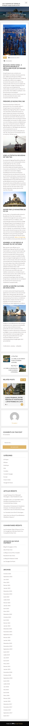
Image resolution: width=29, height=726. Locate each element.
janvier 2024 (6, 605)
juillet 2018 (6, 684)
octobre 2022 (7, 617)
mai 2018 (6, 689)
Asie (5, 57)
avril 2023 (6, 608)
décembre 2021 (7, 628)
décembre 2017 (7, 704)
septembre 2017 (7, 713)
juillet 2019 (6, 655)
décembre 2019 (7, 643)
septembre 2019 (7, 649)
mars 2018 (6, 695)
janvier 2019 (6, 669)
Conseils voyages (8, 474)
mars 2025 (6, 582)
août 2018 (6, 681)
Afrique (5, 462)
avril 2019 (6, 660)
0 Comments (8, 61)
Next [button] (24, 379)
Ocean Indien (7, 479)
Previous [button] (21, 379)
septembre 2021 (7, 634)
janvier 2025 (6, 588)
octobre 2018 (7, 675)
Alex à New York (7, 549)
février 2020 (6, 637)
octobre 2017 (7, 710)
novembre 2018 (7, 672)
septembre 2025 (7, 576)
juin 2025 (6, 579)
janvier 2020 (6, 640)
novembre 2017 (7, 707)
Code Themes (19, 723)
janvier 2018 (6, 701)
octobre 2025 (7, 573)
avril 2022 (6, 620)
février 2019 (6, 666)
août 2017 (6, 715)
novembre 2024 (7, 594)
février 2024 (6, 602)
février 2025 (6, 585)
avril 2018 (6, 692)
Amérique (6, 465)
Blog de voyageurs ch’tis (10, 547)
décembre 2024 (7, 591)
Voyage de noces (8, 482)
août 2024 (6, 597)
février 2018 (6, 698)
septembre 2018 (7, 678)
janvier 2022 (6, 626)
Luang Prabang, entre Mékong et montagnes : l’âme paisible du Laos (14, 399)
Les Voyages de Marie (9, 561)
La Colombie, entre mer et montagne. (13, 512)
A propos (5, 459)
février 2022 (6, 623)
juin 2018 (6, 686)
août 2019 (6, 652)
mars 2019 (6, 663)
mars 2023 (6, 611)
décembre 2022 (7, 614)
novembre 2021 (7, 631)
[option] (14, 394)
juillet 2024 (6, 599)
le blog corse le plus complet (11, 552)
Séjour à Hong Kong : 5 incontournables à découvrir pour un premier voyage (14, 67)
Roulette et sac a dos (9, 555)
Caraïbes (5, 471)
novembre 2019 (7, 646)
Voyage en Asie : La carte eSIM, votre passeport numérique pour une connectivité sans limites (13, 501)
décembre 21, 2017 (14, 57)
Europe (5, 477)
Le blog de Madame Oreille (10, 558)
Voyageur (14, 423)
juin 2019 (6, 657)
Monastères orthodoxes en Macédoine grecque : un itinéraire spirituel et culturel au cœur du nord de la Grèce (14, 507)
